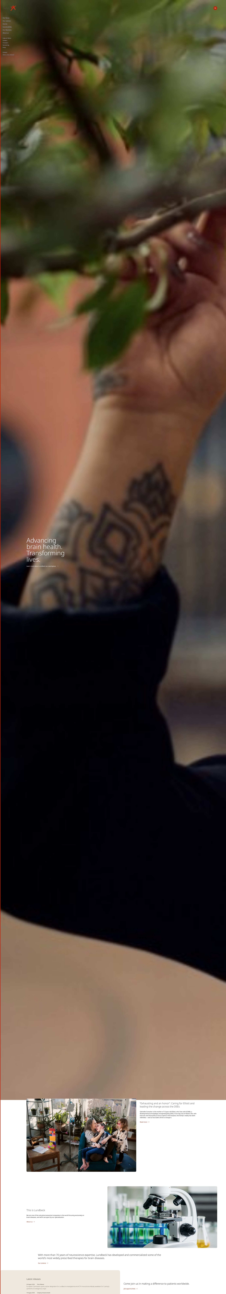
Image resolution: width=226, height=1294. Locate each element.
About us (6, 33)
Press (4, 47)
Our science (7, 21)
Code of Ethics (7, 38)
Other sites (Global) (8, 55)
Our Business (7, 30)
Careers (5, 40)
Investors (5, 42)
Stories (5, 24)
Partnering (6, 45)
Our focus (6, 18)
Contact (5, 52)
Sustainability (7, 27)
